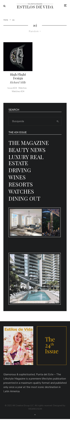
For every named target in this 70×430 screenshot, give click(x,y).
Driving (19, 170)
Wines (17, 177)
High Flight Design (18, 76)
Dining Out (24, 198)
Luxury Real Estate (25, 160)
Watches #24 (18, 91)
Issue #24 (12, 88)
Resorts (20, 184)
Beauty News (27, 149)
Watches (22, 88)
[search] (57, 121)
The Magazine (28, 142)
